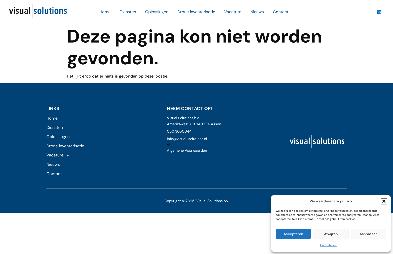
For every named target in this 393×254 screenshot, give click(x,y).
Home (105, 12)
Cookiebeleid (328, 245)
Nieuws (257, 12)
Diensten (128, 12)
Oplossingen (156, 12)
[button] (384, 201)
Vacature (232, 12)
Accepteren (293, 234)
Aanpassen (369, 234)
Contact (280, 12)
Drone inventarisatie (196, 12)
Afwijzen (331, 234)
